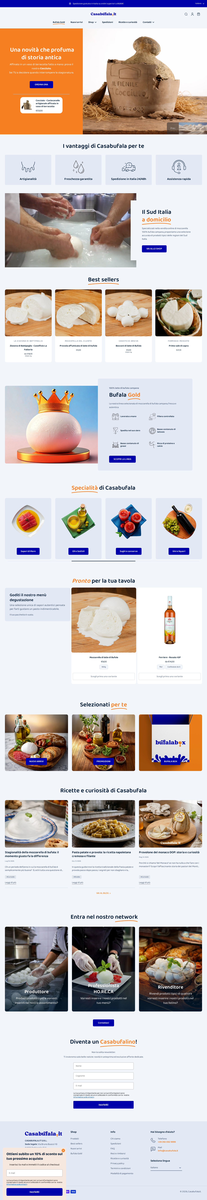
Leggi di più (10, 882)
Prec (172, 128)
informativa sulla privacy (83, 1097)
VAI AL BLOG (102, 893)
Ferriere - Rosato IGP (170, 657)
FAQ (113, 1148)
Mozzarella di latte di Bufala (104, 657)
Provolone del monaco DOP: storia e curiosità (169, 852)
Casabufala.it (194, 1191)
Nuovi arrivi (76, 1148)
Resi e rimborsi (118, 1153)
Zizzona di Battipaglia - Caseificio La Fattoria (28, 348)
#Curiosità (10, 877)
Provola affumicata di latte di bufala (78, 346)
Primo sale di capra (179, 346)
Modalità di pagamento (122, 1173)
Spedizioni (116, 1143)
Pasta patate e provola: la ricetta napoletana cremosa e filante (101, 854)
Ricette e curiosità (120, 1158)
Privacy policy (117, 1163)
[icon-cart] (198, 14)
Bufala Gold (76, 1153)
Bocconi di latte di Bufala (128, 346)
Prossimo (189, 128)
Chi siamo (115, 1138)
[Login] (192, 14)
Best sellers (76, 1143)
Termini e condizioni (121, 1168)
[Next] (188, 90)
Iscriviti (103, 1104)
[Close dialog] (63, 1150)
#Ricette (77, 877)
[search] (186, 14)
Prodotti (75, 1138)
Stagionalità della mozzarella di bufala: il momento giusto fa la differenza (32, 854)
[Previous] (142, 90)
